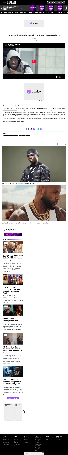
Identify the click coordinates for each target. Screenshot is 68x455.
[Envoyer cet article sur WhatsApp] (37, 129)
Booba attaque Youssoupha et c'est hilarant (10, 320)
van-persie (28, 135)
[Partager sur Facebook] (27, 129)
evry (11, 135)
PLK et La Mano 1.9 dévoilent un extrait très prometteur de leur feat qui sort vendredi (12, 382)
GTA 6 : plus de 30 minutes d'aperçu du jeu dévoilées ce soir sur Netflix (12, 290)
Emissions (5, 437)
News (5, 12)
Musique (10, 12)
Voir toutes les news (13, 398)
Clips (47, 439)
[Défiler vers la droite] (24, 411)
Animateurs (6, 439)
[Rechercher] (63, 2)
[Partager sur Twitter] (30, 129)
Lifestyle (23, 12)
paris (4, 135)
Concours (59, 12)
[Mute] (22, 8)
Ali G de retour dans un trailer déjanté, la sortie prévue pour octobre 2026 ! (13, 349)
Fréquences (6, 444)
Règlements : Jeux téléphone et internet (39, 449)
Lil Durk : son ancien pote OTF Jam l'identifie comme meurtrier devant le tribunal (13, 258)
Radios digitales (33, 12)
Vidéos (53, 12)
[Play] (2, 8)
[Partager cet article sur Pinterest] (34, 129)
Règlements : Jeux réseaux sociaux (38, 441)
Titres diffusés (6, 442)
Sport (17, 12)
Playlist (5, 441)
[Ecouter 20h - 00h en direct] (13, 234)
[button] (9, 412)
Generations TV (44, 12)
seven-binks (15, 135)
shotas (23, 135)
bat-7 (20, 135)
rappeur (7, 135)
